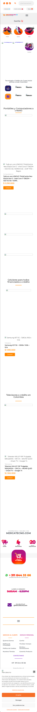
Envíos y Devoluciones (24, 647)
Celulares (8, 343)
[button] (34, 672)
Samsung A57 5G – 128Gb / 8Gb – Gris (17, 346)
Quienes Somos (8, 640)
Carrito (21, 640)
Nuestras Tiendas (9, 651)
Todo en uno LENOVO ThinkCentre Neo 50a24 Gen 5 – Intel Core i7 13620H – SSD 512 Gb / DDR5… (17, 178)
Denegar (18, 700)
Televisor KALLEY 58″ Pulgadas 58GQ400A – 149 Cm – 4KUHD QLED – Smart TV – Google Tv (18, 468)
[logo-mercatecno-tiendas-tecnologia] (10, 15)
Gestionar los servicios (18, 690)
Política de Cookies (12, 709)
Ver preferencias (18, 705)
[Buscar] (15, 3)
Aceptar (18, 695)
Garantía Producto (25, 651)
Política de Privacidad (23, 709)
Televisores (8, 464)
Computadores (8, 174)
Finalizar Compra (25, 644)
